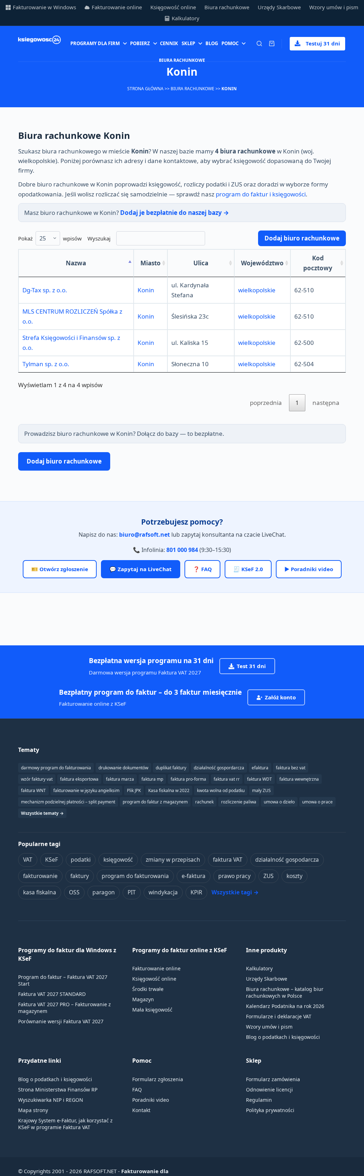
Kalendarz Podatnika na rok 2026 (285, 1006)
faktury (79, 876)
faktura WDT (259, 779)
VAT (27, 859)
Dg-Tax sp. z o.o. (44, 290)
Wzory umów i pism (333, 7)
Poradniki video (150, 1099)
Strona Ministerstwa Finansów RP (57, 1089)
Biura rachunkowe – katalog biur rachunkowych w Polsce (284, 992)
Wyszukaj (99, 238)
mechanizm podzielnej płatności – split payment (68, 802)
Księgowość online (173, 7)
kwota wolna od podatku (221, 790)
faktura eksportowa (79, 779)
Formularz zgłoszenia (157, 1079)
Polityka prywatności (270, 1110)
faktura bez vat (290, 768)
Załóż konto (280, 697)
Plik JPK (134, 790)
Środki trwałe (148, 989)
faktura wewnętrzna (299, 779)
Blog (211, 43)
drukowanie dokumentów (123, 768)
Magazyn (143, 999)
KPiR (196, 892)
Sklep (188, 43)
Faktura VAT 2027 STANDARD (52, 994)
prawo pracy (234, 876)
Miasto (150, 263)
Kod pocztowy (317, 263)
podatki (81, 859)
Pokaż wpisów (50, 238)
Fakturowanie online (117, 7)
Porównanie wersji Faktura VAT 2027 (60, 1021)
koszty (295, 876)
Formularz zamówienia (273, 1079)
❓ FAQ (202, 569)
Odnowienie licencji (269, 1089)
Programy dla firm (95, 43)
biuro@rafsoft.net (144, 534)
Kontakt (141, 1110)
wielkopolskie (256, 290)
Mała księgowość (152, 1009)
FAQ (137, 1089)
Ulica (200, 263)
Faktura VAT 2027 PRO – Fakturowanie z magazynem (64, 1007)
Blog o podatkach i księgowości (283, 1037)
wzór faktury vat (37, 779)
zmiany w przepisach (173, 859)
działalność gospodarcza (287, 859)
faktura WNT (33, 790)
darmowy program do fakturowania (56, 768)
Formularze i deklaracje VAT (278, 1016)
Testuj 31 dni (323, 43)
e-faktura (193, 876)
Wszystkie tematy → (42, 813)
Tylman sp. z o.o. (45, 364)
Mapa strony (33, 1110)
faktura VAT (227, 859)
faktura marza (120, 779)
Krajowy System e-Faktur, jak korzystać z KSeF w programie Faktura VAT (65, 1124)
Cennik (169, 43)
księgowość (118, 859)
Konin (146, 290)
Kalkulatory (185, 18)
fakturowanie (40, 876)
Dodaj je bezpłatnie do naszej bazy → (174, 212)
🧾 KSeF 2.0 (248, 569)
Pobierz (140, 43)
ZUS (268, 876)
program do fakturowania (135, 876)
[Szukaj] (259, 43)
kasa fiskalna (39, 892)
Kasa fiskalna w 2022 (168, 790)
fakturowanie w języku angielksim (86, 790)
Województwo (262, 263)
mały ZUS (261, 790)
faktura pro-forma (188, 779)
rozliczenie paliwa (238, 802)
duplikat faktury (171, 768)
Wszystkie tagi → (235, 892)
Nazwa (76, 263)
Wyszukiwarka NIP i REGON (50, 1099)
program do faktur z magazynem (155, 802)
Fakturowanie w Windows (44, 7)
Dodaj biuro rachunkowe (301, 238)
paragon (103, 892)
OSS (74, 892)
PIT (132, 892)
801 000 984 (182, 550)
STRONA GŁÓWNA (145, 89)
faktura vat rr (227, 779)
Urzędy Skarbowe (279, 7)
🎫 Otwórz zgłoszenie (59, 569)
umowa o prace (317, 802)
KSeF (51, 859)
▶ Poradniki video (308, 569)
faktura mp (152, 779)
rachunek (204, 802)
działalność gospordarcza (219, 768)
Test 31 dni (251, 666)
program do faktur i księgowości (261, 194)
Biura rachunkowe (226, 7)
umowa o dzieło (279, 802)
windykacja (163, 892)
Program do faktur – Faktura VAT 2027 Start (62, 980)
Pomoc (230, 43)
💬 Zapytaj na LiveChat (140, 569)
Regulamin (259, 1099)
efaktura (260, 768)
